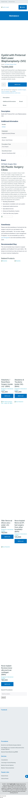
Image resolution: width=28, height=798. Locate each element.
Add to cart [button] (7, 395)
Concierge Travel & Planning (8, 762)
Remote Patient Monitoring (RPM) (9, 752)
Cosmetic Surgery (22, 89)
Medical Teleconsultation (7, 767)
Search (3, 697)
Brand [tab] (21, 101)
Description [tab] (6, 97)
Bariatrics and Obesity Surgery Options (11, 745)
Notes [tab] (4, 105)
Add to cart (17, 84)
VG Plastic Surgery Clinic (10, 64)
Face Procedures (5, 91)
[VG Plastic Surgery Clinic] (7, 218)
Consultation (4, 759)
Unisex (4, 127)
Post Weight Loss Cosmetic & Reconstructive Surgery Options (12, 748)
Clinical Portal (11, 1)
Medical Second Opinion (7, 765)
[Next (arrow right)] (2, 797)
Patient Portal (4, 1)
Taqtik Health (12, 784)
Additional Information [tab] (9, 101)
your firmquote (5, 237)
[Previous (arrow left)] (0, 797)
